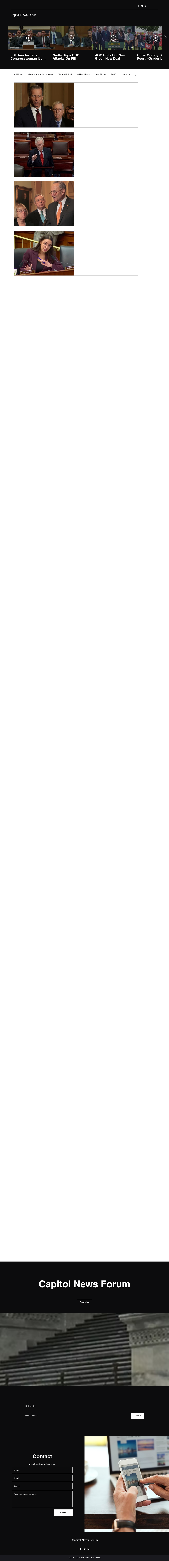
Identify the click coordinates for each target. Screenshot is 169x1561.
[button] (134, 74)
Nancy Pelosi (65, 74)
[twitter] (142, 6)
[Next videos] (165, 37)
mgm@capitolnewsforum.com (42, 1464)
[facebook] (138, 6)
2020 (113, 74)
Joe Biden (100, 74)
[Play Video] (29, 38)
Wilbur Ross (83, 74)
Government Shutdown (40, 74)
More (124, 74)
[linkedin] (146, 6)
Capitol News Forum (23, 15)
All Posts (18, 74)
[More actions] (132, 88)
